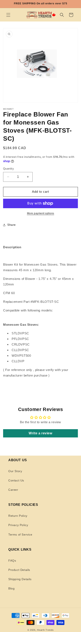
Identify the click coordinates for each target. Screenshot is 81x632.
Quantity (8, 168)
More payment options (40, 213)
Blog (11, 588)
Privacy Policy (18, 525)
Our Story (15, 471)
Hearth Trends (45, 630)
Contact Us (16, 480)
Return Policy (17, 515)
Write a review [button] (40, 433)
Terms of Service (20, 534)
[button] (8, 14)
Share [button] (11, 224)
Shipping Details (20, 579)
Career (13, 489)
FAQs (12, 560)
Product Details (19, 569)
